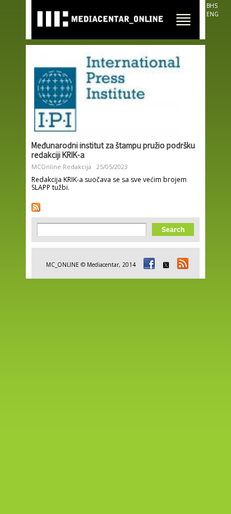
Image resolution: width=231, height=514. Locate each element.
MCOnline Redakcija (61, 166)
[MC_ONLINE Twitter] (164, 264)
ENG (212, 14)
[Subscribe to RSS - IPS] (35, 207)
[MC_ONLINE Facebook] (147, 264)
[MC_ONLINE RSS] (181, 264)
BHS (212, 6)
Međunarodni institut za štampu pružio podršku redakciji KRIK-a (113, 151)
